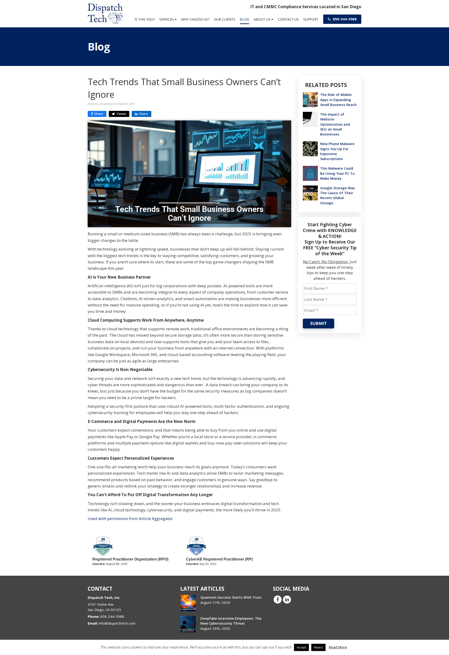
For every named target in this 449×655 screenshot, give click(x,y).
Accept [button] (301, 647)
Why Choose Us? (195, 19)
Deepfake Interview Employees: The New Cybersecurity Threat (230, 621)
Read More (338, 647)
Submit (318, 323)
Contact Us (288, 19)
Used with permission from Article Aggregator (130, 518)
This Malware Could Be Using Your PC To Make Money (337, 173)
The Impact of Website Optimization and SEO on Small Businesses (335, 124)
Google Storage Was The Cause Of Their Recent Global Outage (337, 195)
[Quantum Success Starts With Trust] (188, 603)
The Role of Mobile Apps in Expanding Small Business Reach (338, 99)
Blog (244, 19)
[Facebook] (277, 599)
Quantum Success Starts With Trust (231, 597)
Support (311, 19)
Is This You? (144, 19)
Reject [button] (318, 647)
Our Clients (224, 19)
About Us (262, 19)
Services (167, 19)
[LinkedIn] (287, 599)
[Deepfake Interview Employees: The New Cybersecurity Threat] (188, 624)
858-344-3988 (344, 19)
